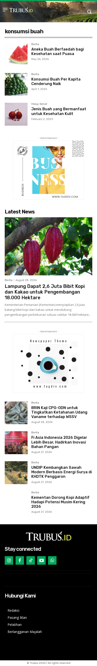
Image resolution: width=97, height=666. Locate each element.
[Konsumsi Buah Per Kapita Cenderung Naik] (16, 84)
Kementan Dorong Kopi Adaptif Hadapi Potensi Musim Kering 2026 (60, 502)
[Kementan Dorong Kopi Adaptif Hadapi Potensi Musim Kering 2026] (16, 502)
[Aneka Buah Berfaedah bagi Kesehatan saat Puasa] (16, 54)
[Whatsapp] (52, 560)
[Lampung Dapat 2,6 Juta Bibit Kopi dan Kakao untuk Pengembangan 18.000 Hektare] (48, 246)
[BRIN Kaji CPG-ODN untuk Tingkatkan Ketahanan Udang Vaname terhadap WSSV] (16, 412)
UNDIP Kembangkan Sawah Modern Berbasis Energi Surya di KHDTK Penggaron (61, 472)
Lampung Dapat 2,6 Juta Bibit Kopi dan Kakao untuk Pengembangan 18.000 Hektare (45, 291)
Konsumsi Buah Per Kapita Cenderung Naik (56, 81)
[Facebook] (20, 560)
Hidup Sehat (39, 104)
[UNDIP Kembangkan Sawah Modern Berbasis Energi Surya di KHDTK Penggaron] (16, 472)
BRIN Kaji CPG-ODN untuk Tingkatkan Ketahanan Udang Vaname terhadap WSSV (59, 412)
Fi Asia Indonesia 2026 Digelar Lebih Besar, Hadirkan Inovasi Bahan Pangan (59, 442)
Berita (35, 44)
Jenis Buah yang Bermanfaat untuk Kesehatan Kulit (58, 111)
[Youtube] (41, 560)
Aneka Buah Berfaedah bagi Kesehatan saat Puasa (57, 51)
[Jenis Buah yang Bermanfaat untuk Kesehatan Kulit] (16, 114)
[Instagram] (9, 560)
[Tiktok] (30, 560)
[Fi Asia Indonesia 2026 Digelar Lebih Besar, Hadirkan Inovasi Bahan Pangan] (16, 442)
